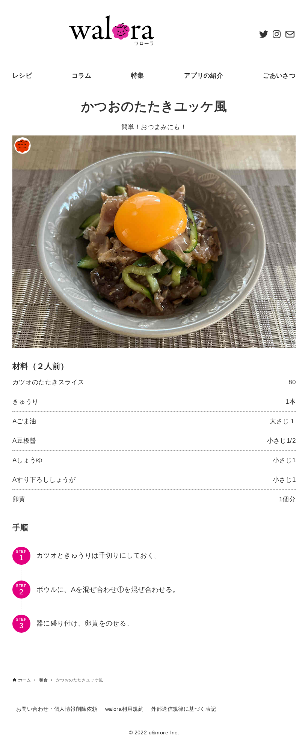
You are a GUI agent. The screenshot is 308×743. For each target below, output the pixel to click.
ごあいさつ (279, 75)
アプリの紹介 (203, 75)
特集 (137, 75)
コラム (81, 75)
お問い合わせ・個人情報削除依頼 (56, 709)
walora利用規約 (124, 709)
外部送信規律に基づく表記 (183, 709)
